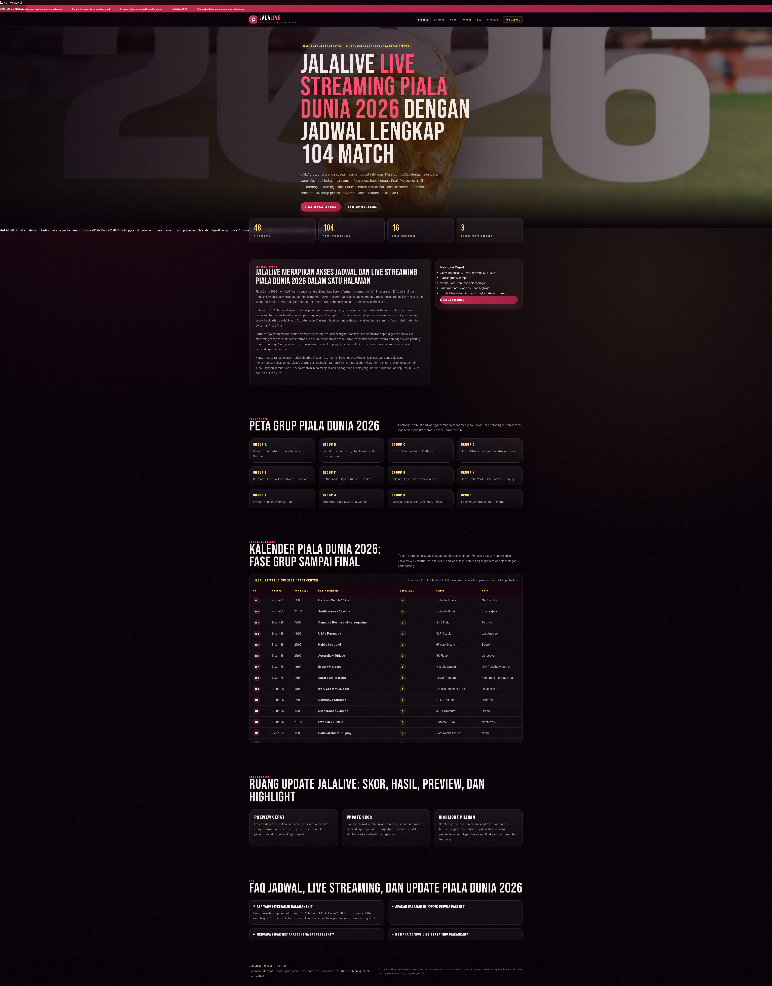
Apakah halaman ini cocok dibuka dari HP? (430, 906)
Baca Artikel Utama (362, 206)
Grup (453, 19)
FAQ (479, 19)
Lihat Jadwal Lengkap (321, 206)
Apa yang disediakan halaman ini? (285, 906)
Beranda (423, 19)
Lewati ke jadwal (11, 2)
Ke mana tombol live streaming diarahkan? (431, 934)
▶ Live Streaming (452, 299)
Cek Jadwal (512, 19)
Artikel (439, 19)
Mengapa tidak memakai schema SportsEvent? (295, 934)
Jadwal (467, 19)
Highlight (493, 19)
